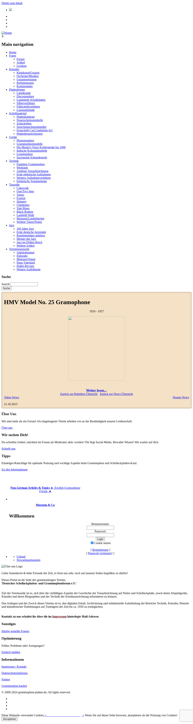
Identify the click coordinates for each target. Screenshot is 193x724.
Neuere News (181, 397)
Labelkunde (24, 93)
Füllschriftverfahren (28, 106)
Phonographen (25, 140)
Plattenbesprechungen (30, 133)
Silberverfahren (26, 103)
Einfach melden (11, 652)
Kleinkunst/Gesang (28, 72)
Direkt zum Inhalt (12, 3)
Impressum (59, 616)
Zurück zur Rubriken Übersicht (78, 394)
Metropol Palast (26, 259)
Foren (12, 55)
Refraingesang (25, 82)
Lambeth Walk (25, 215)
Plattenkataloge (26, 116)
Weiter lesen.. (96, 390)
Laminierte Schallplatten (31, 99)
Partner (6, 679)
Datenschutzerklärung (15, 673)
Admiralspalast (25, 252)
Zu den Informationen (15, 469)
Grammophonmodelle (30, 143)
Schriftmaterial (17, 113)
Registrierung (100, 549)
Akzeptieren (9, 719)
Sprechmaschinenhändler (31, 127)
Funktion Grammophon (31, 164)
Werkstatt (22, 167)
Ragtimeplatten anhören (31, 235)
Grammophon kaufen (14, 685)
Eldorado (22, 255)
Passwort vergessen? (100, 553)
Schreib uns (8, 448)
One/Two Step (25, 191)
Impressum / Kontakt (14, 666)
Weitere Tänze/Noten (29, 221)
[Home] (7, 32)
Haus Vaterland (26, 262)
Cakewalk (23, 188)
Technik (14, 160)
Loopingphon (25, 154)
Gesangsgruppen (27, 79)
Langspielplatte (26, 110)
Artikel (21, 62)
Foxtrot (21, 198)
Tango (20, 194)
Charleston (23, 205)
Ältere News (11, 397)
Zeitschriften (24, 123)
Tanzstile (14, 184)
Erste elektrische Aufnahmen (34, 174)
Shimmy (22, 201)
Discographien (25, 96)
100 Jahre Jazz (25, 228)
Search (6, 284)
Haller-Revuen (25, 266)
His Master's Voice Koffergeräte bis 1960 (41, 147)
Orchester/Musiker (28, 76)
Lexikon (22, 65)
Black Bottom (25, 211)
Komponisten (25, 86)
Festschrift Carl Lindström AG (35, 130)
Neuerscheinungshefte (30, 120)
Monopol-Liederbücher (30, 218)
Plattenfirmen (17, 89)
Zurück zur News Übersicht (116, 394)
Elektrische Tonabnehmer (32, 181)
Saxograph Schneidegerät (32, 157)
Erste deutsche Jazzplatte (31, 232)
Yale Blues (23, 208)
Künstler (14, 69)
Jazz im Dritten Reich (29, 242)
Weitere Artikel (25, 245)
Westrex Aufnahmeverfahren (34, 177)
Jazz (11, 225)
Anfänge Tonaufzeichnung (32, 171)
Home (12, 52)
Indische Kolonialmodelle (32, 150)
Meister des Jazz (26, 238)
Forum (21, 59)
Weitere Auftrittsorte (29, 269)
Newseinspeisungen (28, 560)
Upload (21, 556)
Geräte (13, 137)
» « (64, 715)
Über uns (7, 427)
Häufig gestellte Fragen (15, 631)
